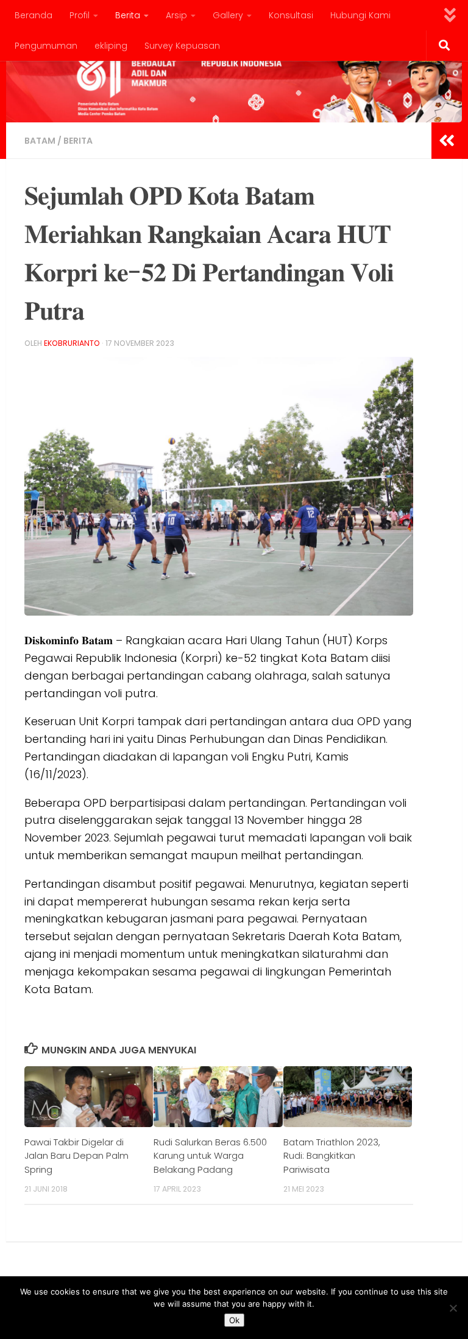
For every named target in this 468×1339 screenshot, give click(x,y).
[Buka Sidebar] (446, 140)
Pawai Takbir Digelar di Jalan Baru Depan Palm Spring (76, 1156)
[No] (453, 1308)
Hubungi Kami (360, 15)
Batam (39, 141)
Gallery (228, 15)
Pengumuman (46, 46)
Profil (79, 15)
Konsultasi (291, 15)
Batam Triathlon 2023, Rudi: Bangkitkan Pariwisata (331, 1156)
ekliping (110, 46)
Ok (234, 1320)
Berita (127, 15)
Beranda (33, 15)
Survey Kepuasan (182, 46)
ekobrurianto (72, 343)
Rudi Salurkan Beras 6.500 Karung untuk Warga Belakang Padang (210, 1156)
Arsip (176, 15)
